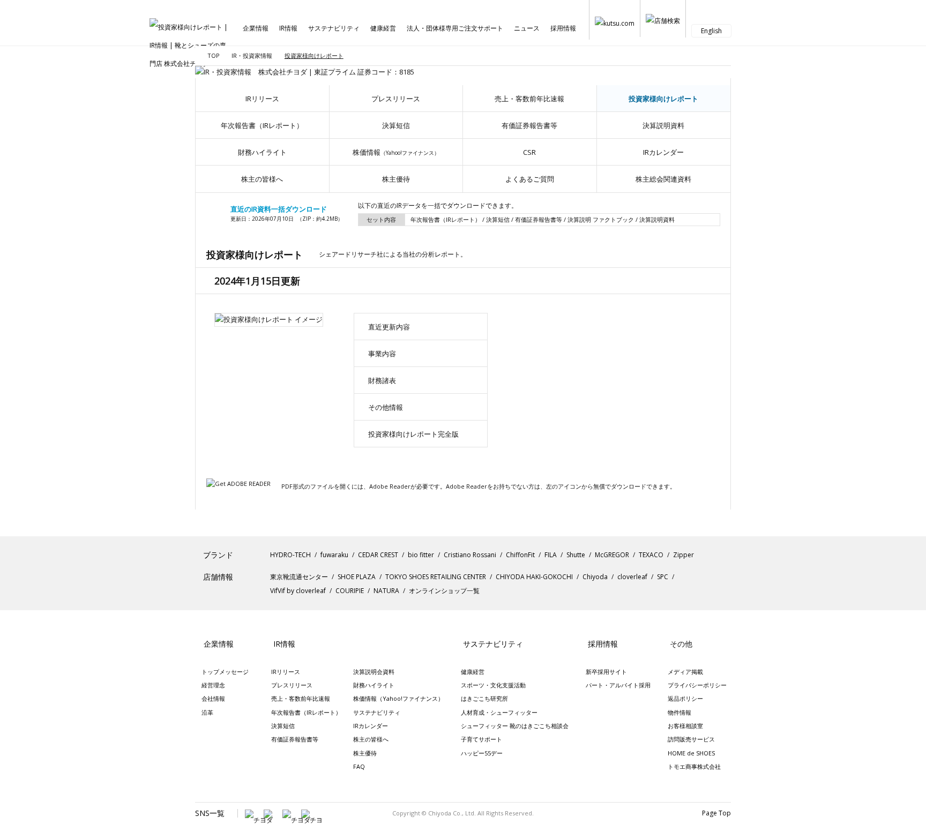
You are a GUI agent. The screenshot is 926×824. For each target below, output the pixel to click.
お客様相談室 (685, 726)
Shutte (575, 554)
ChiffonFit (520, 554)
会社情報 (213, 698)
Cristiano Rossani (470, 554)
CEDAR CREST (378, 554)
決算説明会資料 (373, 672)
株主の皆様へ (262, 179)
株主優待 (396, 179)
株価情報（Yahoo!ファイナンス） (398, 698)
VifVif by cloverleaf (298, 590)
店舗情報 (218, 577)
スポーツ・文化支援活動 (493, 685)
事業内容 (382, 353)
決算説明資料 (663, 125)
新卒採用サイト (606, 672)
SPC (662, 576)
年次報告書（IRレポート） (262, 125)
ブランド (218, 555)
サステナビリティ (334, 28)
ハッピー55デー (482, 753)
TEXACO (651, 554)
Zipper (683, 554)
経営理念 (213, 685)
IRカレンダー (663, 152)
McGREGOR (612, 554)
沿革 (207, 712)
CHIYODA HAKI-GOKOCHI (534, 576)
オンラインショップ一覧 (444, 590)
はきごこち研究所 (484, 698)
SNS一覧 (210, 813)
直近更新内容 (389, 327)
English (711, 30)
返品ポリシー (685, 698)
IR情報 (288, 28)
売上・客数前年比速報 (529, 98)
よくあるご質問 (529, 179)
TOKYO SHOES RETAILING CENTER (435, 576)
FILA (550, 554)
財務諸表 (382, 380)
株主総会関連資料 (663, 179)
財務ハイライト (262, 152)
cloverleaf (632, 576)
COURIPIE (349, 590)
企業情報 (255, 28)
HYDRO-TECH (290, 554)
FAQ (359, 766)
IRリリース (262, 98)
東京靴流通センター (299, 576)
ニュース (527, 28)
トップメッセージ (225, 672)
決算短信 (396, 125)
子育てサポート (481, 739)
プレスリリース (395, 98)
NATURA (386, 590)
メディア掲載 (685, 672)
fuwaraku (334, 554)
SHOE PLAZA (357, 576)
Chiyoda (595, 576)
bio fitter (421, 554)
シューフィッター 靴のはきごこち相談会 (515, 726)
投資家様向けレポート (663, 98)
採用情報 (563, 28)
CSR (529, 152)
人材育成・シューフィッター (499, 712)
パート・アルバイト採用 (618, 685)
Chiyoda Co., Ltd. (452, 813)
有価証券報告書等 (529, 125)
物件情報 (679, 712)
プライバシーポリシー (697, 685)
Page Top (716, 813)
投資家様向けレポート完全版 (413, 434)
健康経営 (383, 28)
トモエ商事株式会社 (694, 766)
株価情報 (396, 152)
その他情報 (385, 407)
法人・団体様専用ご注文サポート (455, 28)
